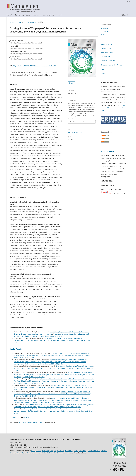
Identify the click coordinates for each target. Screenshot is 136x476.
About (60, 15)
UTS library (83, 451)
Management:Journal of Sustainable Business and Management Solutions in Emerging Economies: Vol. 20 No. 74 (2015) (54, 406)
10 (17, 418)
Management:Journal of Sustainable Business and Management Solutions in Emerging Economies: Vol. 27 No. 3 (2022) (51, 335)
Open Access (105, 57)
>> (32, 418)
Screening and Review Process (112, 65)
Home (11, 22)
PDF (72, 83)
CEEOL (76, 451)
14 (26, 418)
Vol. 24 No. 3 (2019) (30, 22)
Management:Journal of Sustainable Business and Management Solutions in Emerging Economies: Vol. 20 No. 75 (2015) (50, 363)
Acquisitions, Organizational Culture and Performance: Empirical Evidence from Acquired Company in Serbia (51, 333)
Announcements (48, 15)
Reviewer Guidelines (108, 61)
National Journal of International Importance (113, 108)
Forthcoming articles (22, 15)
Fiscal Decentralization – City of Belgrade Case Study (74, 366)
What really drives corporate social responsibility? (65, 338)
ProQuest (49, 451)
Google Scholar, (59, 451)
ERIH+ (33, 451)
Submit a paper (106, 44)
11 (20, 418)
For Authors (104, 32)
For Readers (104, 28)
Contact (103, 73)
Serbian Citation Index (43, 453)
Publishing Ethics (107, 52)
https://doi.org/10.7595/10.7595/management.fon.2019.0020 (34, 66)
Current (9, 15)
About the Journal (107, 151)
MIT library (69, 451)
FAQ (102, 69)
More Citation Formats (76, 122)
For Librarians (105, 35)
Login (128, 2)
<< (10, 418)
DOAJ (44, 451)
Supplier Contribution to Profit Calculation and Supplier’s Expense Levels (51, 405)
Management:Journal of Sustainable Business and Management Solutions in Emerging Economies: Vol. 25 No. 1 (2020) (52, 401)
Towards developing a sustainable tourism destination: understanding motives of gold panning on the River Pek (52, 399)
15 (28, 418)
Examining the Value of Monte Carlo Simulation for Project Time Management (51, 409)
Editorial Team (106, 48)
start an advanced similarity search (31, 422)
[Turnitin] (107, 193)
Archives (36, 15)
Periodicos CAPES (94, 451)
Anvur (68, 453)
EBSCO (38, 451)
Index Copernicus (58, 453)
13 (24, 418)
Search (125, 15)
